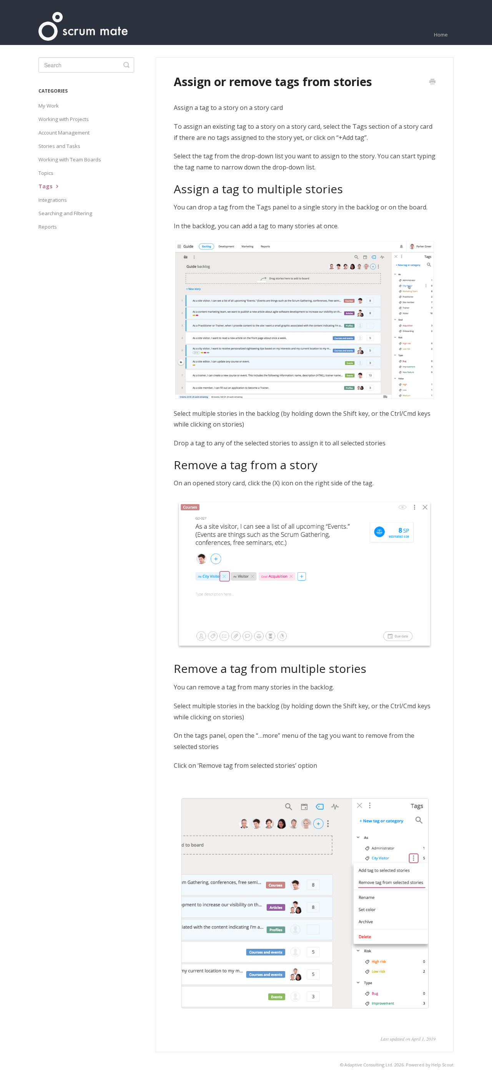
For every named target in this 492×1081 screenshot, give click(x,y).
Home (441, 34)
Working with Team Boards (69, 159)
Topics (45, 172)
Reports (47, 226)
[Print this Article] (432, 82)
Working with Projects (63, 119)
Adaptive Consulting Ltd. (368, 1065)
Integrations (52, 199)
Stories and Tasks (59, 146)
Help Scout (442, 1065)
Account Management (64, 132)
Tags (46, 186)
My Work (48, 105)
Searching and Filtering (65, 213)
